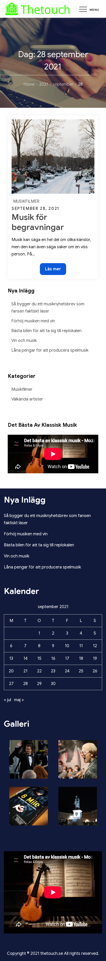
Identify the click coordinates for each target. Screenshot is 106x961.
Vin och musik (24, 340)
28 (25, 683)
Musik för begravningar (38, 222)
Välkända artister (27, 399)
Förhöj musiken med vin (33, 321)
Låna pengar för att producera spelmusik (50, 350)
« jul (7, 699)
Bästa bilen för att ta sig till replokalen (46, 330)
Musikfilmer (26, 201)
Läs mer (55, 270)
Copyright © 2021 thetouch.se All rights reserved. (53, 953)
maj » (19, 699)
